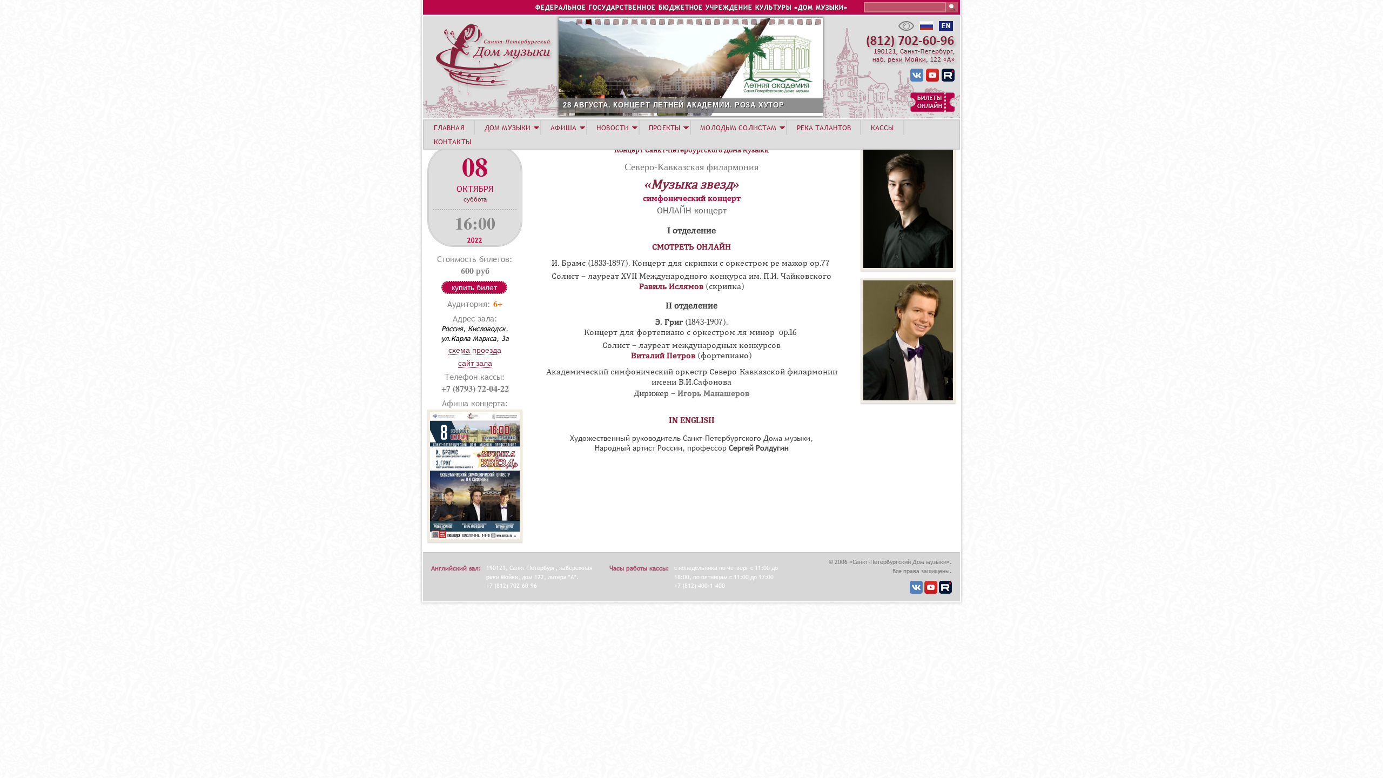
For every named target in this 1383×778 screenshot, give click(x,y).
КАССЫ (882, 127)
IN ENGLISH (692, 420)
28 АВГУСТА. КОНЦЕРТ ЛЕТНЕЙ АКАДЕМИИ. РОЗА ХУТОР (673, 105)
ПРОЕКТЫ (664, 127)
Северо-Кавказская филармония (691, 166)
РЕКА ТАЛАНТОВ (824, 127)
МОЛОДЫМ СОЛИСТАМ (738, 127)
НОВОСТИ (612, 127)
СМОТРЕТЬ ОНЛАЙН (691, 247)
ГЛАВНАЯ (449, 127)
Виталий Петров (663, 355)
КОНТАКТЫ (452, 141)
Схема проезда (474, 350)
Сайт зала (475, 363)
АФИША (563, 127)
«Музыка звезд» (691, 184)
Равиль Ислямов (671, 286)
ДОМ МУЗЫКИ (508, 127)
